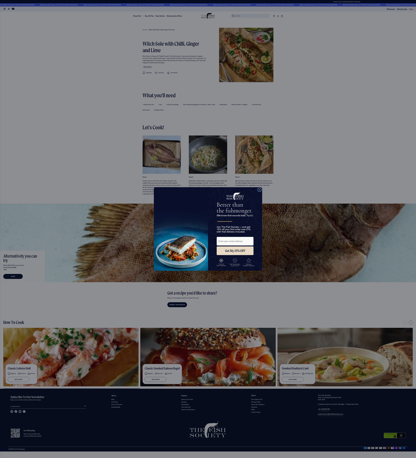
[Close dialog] (259, 190)
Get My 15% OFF (235, 251)
